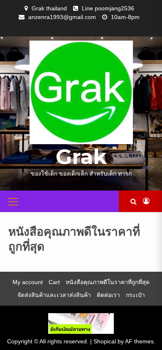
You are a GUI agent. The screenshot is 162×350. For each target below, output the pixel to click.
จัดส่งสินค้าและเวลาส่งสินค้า (54, 295)
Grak (81, 156)
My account (27, 282)
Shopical (104, 341)
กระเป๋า (135, 295)
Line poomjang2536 (108, 8)
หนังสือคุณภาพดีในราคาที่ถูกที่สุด (108, 282)
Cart (54, 282)
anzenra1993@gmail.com (62, 17)
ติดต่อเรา (108, 295)
